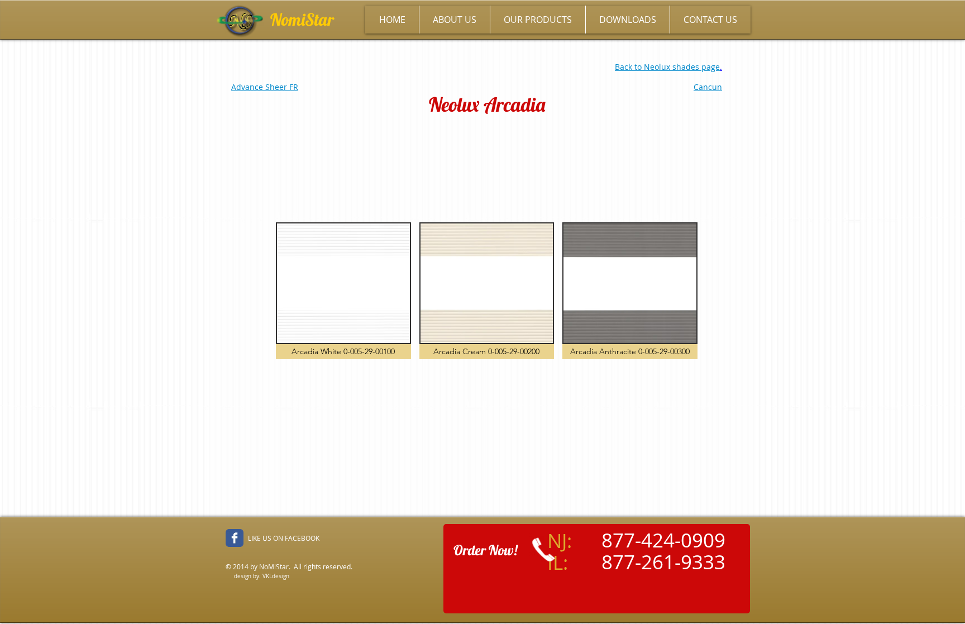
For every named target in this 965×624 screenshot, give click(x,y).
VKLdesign (275, 576)
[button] (343, 290)
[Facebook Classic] (234, 538)
